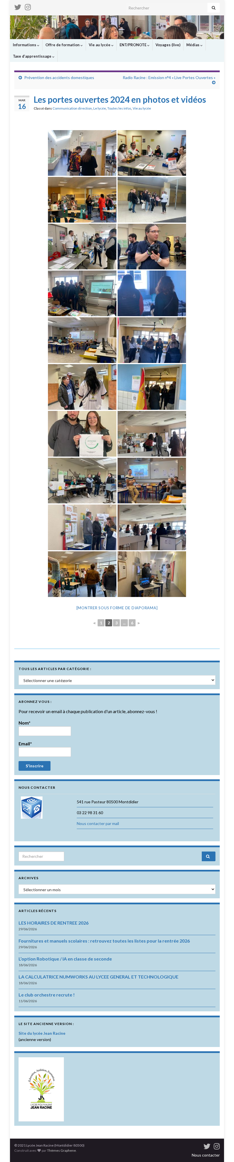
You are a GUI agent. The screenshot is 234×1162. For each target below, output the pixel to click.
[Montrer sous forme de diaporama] (117, 608)
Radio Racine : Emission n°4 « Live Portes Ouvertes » (169, 77)
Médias (193, 45)
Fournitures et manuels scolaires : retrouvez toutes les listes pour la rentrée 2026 (104, 940)
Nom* (25, 722)
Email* (25, 743)
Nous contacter (206, 1155)
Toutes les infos (119, 108)
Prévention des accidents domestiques (59, 77)
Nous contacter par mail (98, 823)
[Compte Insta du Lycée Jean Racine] (28, 6)
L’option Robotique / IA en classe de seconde (65, 958)
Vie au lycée (100, 45)
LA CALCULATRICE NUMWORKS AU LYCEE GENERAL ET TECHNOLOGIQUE (98, 976)
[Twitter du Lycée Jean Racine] (17, 6)
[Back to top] (221, 1149)
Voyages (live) (168, 45)
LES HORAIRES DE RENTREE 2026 (53, 922)
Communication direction (72, 108)
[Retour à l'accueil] (117, 27)
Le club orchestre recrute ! (47, 994)
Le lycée (99, 108)
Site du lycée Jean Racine (42, 1033)
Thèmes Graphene (61, 1150)
